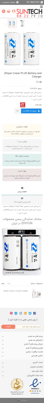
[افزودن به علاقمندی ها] (17, 111)
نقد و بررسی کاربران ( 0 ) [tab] (22, 202)
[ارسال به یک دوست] (38, 81)
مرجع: (40, 88)
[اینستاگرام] (20, 313)
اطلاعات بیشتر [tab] (22, 191)
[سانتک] (29, 13)
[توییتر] (30, 313)
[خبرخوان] (25, 313)
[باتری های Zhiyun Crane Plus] (12, 23)
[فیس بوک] (34, 313)
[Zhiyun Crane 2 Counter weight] (36, 293)
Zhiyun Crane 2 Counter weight (15, 291)
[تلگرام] (15, 313)
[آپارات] (11, 313)
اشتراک (8, 326)
